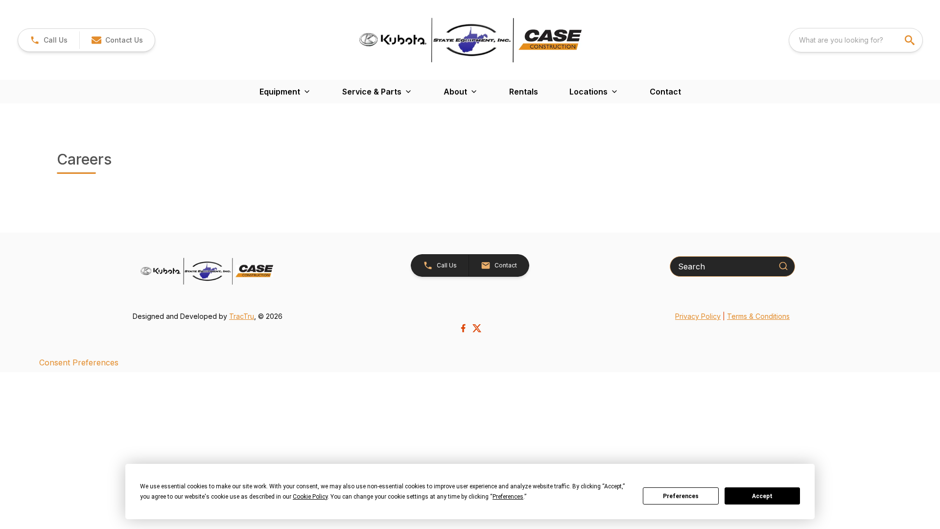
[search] (910, 40)
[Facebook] (463, 328)
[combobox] (855, 40)
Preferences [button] (508, 496)
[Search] (783, 266)
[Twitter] (477, 328)
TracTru (241, 316)
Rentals (523, 91)
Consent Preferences (78, 362)
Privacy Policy (698, 316)
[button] (48, 40)
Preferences (681, 496)
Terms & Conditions (758, 316)
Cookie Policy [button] (310, 496)
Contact (665, 91)
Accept (762, 496)
